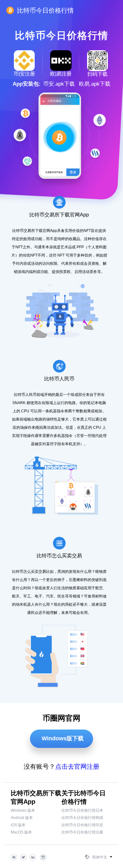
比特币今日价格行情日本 (82, 810)
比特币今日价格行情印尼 (82, 825)
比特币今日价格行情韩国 (82, 817)
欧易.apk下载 (94, 84)
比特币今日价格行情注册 (82, 832)
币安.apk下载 (59, 84)
